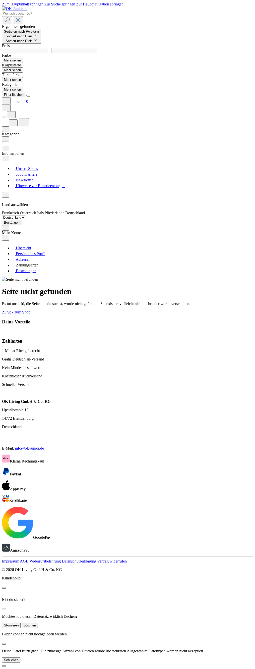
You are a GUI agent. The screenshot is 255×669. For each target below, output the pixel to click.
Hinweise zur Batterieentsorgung (41, 186)
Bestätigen (11, 222)
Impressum (11, 561)
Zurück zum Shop (16, 312)
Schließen (11, 660)
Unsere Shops (26, 168)
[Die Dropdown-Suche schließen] (18, 20)
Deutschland (75, 213)
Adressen (22, 259)
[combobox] (25, 13)
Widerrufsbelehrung (46, 561)
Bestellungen (25, 271)
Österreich (28, 213)
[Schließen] (4, 666)
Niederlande (55, 213)
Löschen (30, 625)
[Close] (28, 96)
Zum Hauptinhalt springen (23, 4)
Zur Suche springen (60, 4)
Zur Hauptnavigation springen (100, 4)
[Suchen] (7, 20)
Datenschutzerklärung (79, 561)
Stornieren (11, 625)
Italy (41, 213)
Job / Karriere (26, 174)
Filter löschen (13, 95)
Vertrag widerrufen (112, 561)
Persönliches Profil (30, 254)
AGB (25, 561)
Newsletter (24, 180)
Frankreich (11, 213)
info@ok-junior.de (29, 448)
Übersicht (23, 248)
